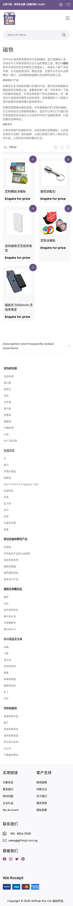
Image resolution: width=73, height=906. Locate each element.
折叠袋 (7, 415)
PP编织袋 (9, 427)
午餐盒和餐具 (11, 754)
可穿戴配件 (10, 622)
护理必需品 (10, 471)
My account (11, 810)
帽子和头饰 (10, 616)
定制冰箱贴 (59, 107)
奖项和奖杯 (10, 666)
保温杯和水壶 (11, 716)
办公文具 (29, 115)
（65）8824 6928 (62, 4)
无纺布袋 (8, 376)
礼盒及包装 (10, 522)
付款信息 (8, 782)
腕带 (6, 597)
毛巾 (6, 509)
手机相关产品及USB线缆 (17, 553)
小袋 (6, 434)
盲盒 (6, 529)
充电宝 (7, 547)
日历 (6, 698)
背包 (6, 395)
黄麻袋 (7, 421)
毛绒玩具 (8, 490)
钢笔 (6, 672)
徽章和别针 (10, 685)
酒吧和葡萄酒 (11, 735)
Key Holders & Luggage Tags (21, 484)
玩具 (6, 497)
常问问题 (8, 796)
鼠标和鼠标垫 (11, 559)
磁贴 (23, 130)
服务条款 (41, 803)
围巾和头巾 (10, 629)
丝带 (6, 516)
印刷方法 (41, 789)
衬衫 (6, 603)
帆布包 (7, 389)
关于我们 (41, 796)
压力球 (7, 503)
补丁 (6, 692)
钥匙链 (7, 477)
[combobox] (36, 35)
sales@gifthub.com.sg (68, 4)
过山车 (7, 748)
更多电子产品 (11, 579)
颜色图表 (41, 782)
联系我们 (8, 789)
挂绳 (6, 647)
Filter (13, 147)
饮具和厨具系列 (12, 115)
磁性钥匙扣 (14, 94)
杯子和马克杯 (11, 742)
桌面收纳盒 (10, 679)
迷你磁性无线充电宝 (27, 98)
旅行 (6, 465)
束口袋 (7, 382)
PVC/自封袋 (10, 440)
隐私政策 (41, 810)
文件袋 (7, 402)
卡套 (6, 653)
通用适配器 (10, 566)
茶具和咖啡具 (11, 729)
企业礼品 (8, 803)
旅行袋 (7, 408)
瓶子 (6, 722)
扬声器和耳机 (11, 572)
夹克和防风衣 (11, 609)
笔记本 (7, 659)
